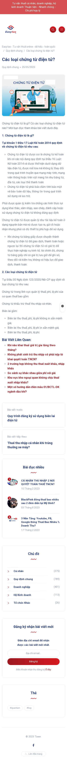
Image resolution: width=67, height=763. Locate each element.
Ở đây (48, 669)
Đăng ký (33, 661)
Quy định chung (10, 67)
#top (29, 708)
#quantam (15, 708)
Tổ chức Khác (22, 602)
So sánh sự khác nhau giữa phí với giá (31, 373)
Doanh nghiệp (22, 587)
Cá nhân (19, 571)
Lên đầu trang (35, 754)
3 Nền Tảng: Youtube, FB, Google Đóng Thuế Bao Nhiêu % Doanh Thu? (40, 522)
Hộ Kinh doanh (22, 595)
